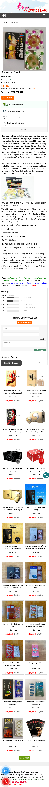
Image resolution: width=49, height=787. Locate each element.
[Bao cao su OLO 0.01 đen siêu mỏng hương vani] (12, 456)
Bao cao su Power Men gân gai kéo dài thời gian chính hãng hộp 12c (35, 548)
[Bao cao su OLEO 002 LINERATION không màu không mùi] (12, 533)
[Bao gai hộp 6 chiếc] (35, 650)
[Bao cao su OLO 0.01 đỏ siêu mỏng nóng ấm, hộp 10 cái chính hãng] (35, 456)
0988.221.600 (17, 92)
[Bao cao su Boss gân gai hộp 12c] (12, 728)
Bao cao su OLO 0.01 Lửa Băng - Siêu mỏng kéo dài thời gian (36, 432)
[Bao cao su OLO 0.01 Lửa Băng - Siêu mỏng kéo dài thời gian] (35, 417)
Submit (40, 350)
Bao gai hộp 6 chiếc (35, 663)
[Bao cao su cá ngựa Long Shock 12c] (12, 689)
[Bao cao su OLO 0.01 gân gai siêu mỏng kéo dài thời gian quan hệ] (12, 494)
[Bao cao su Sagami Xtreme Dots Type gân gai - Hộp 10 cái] (35, 611)
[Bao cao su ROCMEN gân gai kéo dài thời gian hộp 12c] (12, 572)
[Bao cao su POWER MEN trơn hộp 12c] (35, 572)
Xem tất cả (42, 363)
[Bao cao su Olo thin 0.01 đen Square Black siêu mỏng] (12, 417)
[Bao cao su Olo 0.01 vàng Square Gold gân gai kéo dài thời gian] (12, 378)
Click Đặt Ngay (24, 323)
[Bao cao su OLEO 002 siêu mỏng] (35, 494)
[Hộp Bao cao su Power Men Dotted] (35, 728)
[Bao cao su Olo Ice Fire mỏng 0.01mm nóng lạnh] (35, 378)
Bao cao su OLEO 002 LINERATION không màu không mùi (13, 548)
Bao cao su (13, 80)
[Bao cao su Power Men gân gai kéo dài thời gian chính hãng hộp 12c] (35, 533)
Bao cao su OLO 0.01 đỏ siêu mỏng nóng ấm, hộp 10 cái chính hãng (35, 471)
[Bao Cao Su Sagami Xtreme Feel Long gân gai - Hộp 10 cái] (12, 650)
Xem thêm (24, 129)
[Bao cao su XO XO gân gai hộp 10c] (12, 611)
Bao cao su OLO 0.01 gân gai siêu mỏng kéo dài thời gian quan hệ (13, 510)
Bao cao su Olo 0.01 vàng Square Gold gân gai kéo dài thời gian (12, 393)
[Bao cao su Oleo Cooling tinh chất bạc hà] (35, 689)
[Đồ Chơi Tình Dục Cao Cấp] (24, 6)
